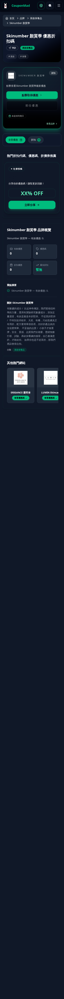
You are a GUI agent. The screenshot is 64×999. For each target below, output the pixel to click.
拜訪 (14, 47)
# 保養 (23, 56)
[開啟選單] (59, 5)
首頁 (12, 18)
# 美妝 (12, 56)
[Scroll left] (9, 382)
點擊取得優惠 (30, 95)
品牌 (22, 18)
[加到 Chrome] (41, 5)
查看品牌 (50, 123)
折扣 (35, 139)
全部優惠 (15, 139)
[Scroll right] (55, 382)
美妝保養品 (36, 18)
